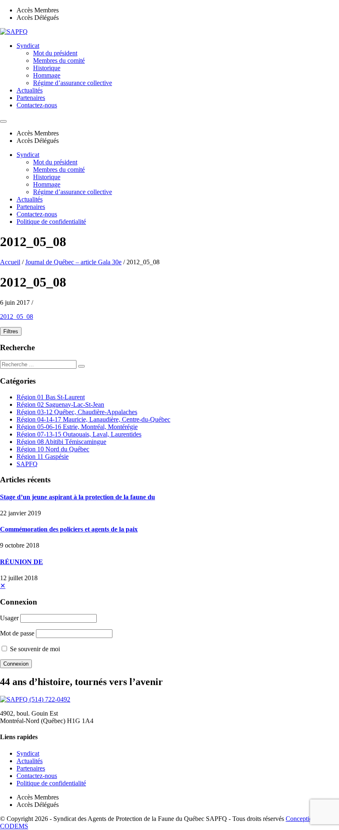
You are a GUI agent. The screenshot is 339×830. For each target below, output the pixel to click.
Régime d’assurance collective (72, 82)
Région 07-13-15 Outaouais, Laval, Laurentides (79, 434)
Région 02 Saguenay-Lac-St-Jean (60, 404)
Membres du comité (59, 60)
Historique (46, 67)
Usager (9, 617)
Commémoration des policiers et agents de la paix (69, 529)
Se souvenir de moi (34, 648)
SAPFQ (27, 463)
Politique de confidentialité (51, 221)
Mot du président (55, 53)
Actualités (30, 90)
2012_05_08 (16, 316)
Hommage (46, 75)
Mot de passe (17, 633)
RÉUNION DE (21, 561)
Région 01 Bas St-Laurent (51, 397)
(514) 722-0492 (49, 699)
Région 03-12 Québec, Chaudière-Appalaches (77, 411)
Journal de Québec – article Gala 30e (73, 262)
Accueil (10, 262)
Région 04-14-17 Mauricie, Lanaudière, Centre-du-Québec (93, 419)
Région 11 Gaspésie (43, 456)
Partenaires (31, 97)
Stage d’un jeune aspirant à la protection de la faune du (77, 496)
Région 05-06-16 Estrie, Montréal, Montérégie (77, 426)
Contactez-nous (37, 105)
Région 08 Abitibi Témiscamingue (61, 441)
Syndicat (28, 45)
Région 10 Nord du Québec (53, 449)
